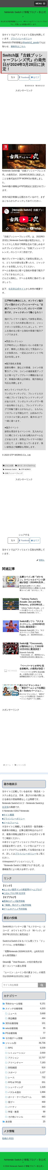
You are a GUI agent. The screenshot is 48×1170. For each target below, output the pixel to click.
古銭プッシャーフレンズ (14, 473)
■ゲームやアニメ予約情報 (14, 909)
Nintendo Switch (11, 469)
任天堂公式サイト (17, 289)
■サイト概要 (8, 815)
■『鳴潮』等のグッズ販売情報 (16, 905)
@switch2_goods (31, 42)
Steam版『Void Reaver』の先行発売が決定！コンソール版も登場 (22, 964)
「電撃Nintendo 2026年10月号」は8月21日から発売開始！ (23, 953)
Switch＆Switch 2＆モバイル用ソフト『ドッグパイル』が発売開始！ (24, 943)
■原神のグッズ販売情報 (13, 901)
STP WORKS (26, 469)
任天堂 (5, 807)
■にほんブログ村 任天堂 (13, 893)
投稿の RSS (8, 1138)
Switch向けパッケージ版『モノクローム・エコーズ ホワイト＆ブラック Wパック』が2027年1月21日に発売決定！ (24, 930)
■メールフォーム (10, 822)
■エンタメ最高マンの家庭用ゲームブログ (22, 889)
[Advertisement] (24, 117)
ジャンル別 (9, 465)
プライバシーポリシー (21, 38)
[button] (42, 985)
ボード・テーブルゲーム (26, 465)
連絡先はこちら (18, 46)
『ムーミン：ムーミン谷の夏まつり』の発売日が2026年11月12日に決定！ (24, 974)
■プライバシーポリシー (13, 819)
